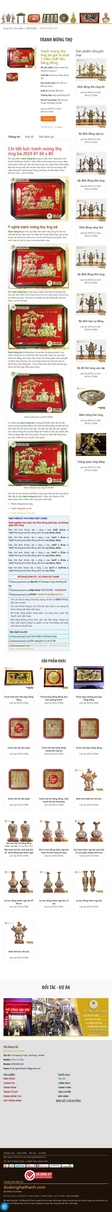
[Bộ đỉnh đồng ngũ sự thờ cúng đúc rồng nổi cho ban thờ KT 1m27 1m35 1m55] (91, 116)
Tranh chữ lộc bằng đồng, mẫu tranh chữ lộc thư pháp (54, 800)
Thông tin (14, 136)
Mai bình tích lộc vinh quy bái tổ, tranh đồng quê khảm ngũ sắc (19, 851)
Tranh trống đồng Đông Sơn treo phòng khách (53, 698)
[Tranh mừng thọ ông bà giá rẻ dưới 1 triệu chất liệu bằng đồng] (12, 77)
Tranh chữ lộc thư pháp (19, 798)
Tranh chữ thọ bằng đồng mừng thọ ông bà (54, 749)
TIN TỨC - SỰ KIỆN (37, 1153)
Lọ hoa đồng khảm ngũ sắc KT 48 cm (18, 902)
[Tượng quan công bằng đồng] (91, 444)
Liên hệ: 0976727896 (18, 702)
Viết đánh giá (46, 136)
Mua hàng (48, 118)
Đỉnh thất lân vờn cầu (19, 951)
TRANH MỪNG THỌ (48, 28)
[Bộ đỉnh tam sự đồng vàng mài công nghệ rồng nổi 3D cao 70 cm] (91, 304)
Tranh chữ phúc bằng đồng (89, 747)
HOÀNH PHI (22, 1196)
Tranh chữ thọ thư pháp (19, 747)
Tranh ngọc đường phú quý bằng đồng (89, 698)
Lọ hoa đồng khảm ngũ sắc (89, 900)
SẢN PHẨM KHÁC (53, 661)
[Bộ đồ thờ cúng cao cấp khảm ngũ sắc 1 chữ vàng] (91, 350)
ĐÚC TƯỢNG (60, 1196)
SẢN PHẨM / (31, 28)
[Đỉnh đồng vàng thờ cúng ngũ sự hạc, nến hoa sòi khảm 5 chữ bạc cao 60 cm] (91, 210)
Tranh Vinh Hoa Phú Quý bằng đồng (18, 698)
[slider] (46, 127)
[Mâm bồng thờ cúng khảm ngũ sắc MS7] (91, 397)
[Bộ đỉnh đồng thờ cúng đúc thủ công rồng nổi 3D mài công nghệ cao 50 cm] (91, 257)
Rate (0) (29, 136)
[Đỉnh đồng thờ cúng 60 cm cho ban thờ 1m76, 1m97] (91, 69)
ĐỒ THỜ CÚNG (10, 1196)
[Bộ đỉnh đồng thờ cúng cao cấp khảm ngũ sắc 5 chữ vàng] (91, 163)
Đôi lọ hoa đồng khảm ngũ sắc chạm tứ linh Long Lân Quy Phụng (54, 851)
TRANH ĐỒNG (47, 1196)
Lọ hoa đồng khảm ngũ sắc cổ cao (53, 902)
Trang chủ (8, 28)
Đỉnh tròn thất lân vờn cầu (88, 798)
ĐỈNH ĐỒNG (34, 1196)
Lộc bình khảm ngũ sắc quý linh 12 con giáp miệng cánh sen (89, 851)
